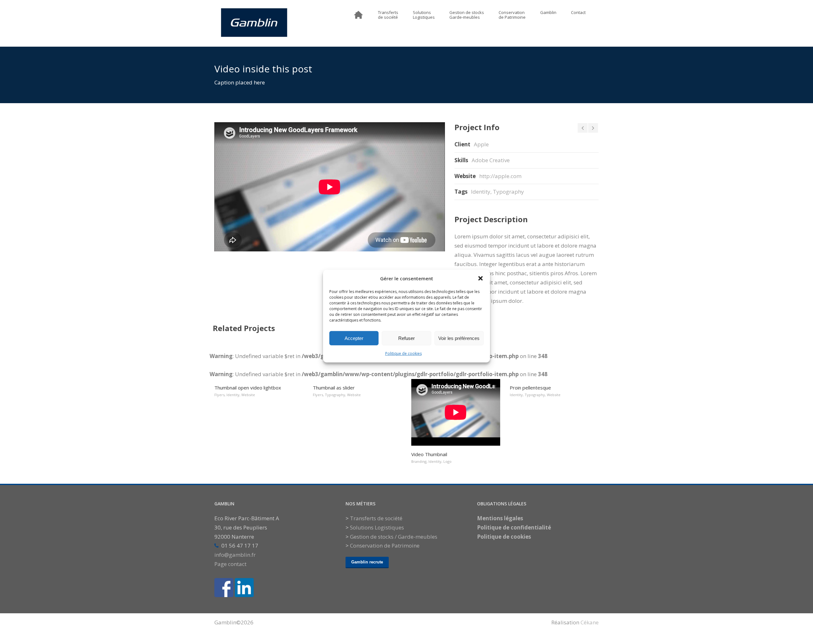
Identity (480, 191)
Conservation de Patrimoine (385, 545)
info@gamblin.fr (235, 554)
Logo (447, 461)
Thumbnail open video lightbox (247, 387)
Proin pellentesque (530, 387)
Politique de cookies (403, 353)
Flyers (219, 394)
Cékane (590, 622)
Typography (508, 191)
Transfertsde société (388, 15)
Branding (419, 461)
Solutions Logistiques (377, 527)
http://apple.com (500, 176)
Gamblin (548, 12)
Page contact (230, 564)
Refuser (406, 338)
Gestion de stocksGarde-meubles (466, 15)
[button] (480, 278)
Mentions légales (500, 518)
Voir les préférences (459, 338)
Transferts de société (376, 518)
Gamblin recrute (367, 562)
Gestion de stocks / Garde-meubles (393, 536)
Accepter (354, 338)
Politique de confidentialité (514, 527)
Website (248, 394)
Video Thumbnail (429, 454)
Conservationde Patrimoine (512, 15)
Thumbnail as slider (334, 387)
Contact (578, 12)
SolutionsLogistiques (424, 15)
